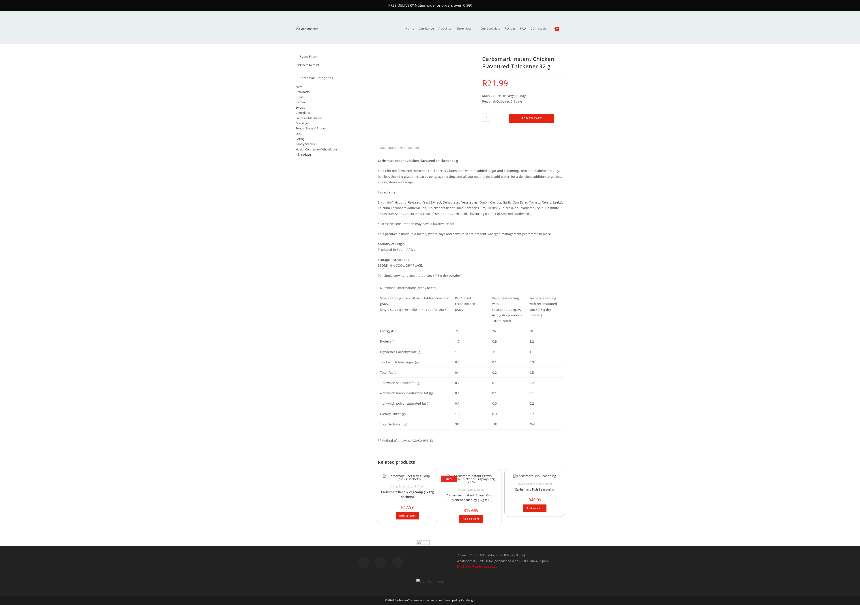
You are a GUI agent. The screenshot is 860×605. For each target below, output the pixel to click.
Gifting (300, 139)
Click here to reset (307, 65)
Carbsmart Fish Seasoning (535, 489)
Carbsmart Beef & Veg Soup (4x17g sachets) (407, 494)
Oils (298, 134)
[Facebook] (363, 562)
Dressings (302, 123)
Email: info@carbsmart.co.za (477, 566)
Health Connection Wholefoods (317, 149)
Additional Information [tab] (399, 148)
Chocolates (303, 113)
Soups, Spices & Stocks (412, 486)
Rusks (299, 97)
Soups (393, 486)
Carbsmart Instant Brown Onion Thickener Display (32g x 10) (471, 497)
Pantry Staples (305, 144)
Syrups (300, 107)
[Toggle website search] (564, 28)
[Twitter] (380, 562)
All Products (304, 154)
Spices (548, 484)
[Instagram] (397, 562)
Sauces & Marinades (309, 118)
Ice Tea (300, 102)
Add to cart (532, 118)
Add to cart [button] (407, 515)
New (299, 86)
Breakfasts (303, 92)
